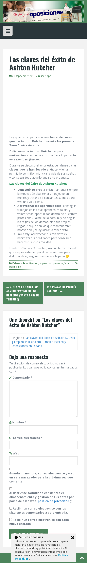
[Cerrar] (72, 537)
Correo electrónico (27, 438)
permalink (15, 266)
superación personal (51, 263)
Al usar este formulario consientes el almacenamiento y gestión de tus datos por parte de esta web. (41, 497)
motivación (31, 263)
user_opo (45, 76)
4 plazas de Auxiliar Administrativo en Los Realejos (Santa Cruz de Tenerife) (22, 293)
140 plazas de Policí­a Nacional (61, 289)
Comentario (22, 377)
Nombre (19, 422)
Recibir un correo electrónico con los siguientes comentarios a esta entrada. (38, 510)
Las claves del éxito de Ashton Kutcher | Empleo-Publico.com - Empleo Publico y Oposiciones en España (43, 342)
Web (16, 453)
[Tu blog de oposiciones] (43, 11)
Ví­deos (16, 263)
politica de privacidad (53, 501)
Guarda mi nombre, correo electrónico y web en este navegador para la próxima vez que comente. (41, 477)
